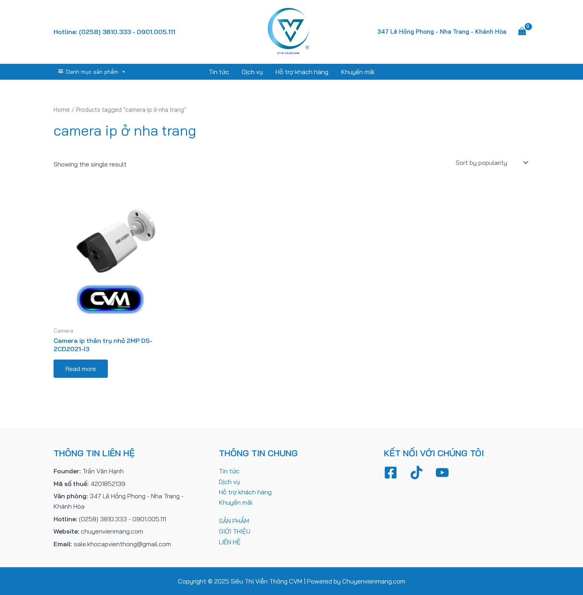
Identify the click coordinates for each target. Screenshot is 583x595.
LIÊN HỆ (230, 542)
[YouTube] (442, 472)
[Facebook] (390, 472)
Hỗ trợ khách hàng (302, 72)
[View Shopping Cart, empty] (521, 32)
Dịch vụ (252, 72)
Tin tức (219, 72)
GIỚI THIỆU (234, 531)
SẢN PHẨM (234, 521)
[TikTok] (416, 472)
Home (62, 109)
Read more (80, 369)
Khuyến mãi (357, 72)
